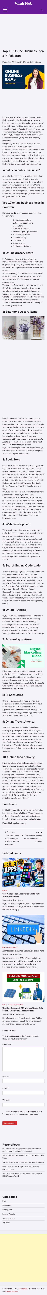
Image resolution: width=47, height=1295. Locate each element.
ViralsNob (23, 3)
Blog (13, 823)
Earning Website (8, 1214)
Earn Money (21, 823)
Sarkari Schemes (15, 1005)
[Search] (41, 9)
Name (5, 1076)
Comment (7, 1044)
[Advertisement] (23, 1258)
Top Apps (6, 1222)
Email (5, 1088)
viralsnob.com (35, 62)
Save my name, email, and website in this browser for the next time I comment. (24, 1113)
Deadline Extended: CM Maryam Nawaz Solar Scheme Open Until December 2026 (23, 1009)
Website (6, 1100)
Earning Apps (7, 1209)
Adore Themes (11, 1291)
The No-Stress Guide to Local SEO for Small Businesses (23, 1162)
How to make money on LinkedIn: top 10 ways (23, 951)
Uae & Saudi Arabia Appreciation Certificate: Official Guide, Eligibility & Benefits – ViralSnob (21, 1150)
